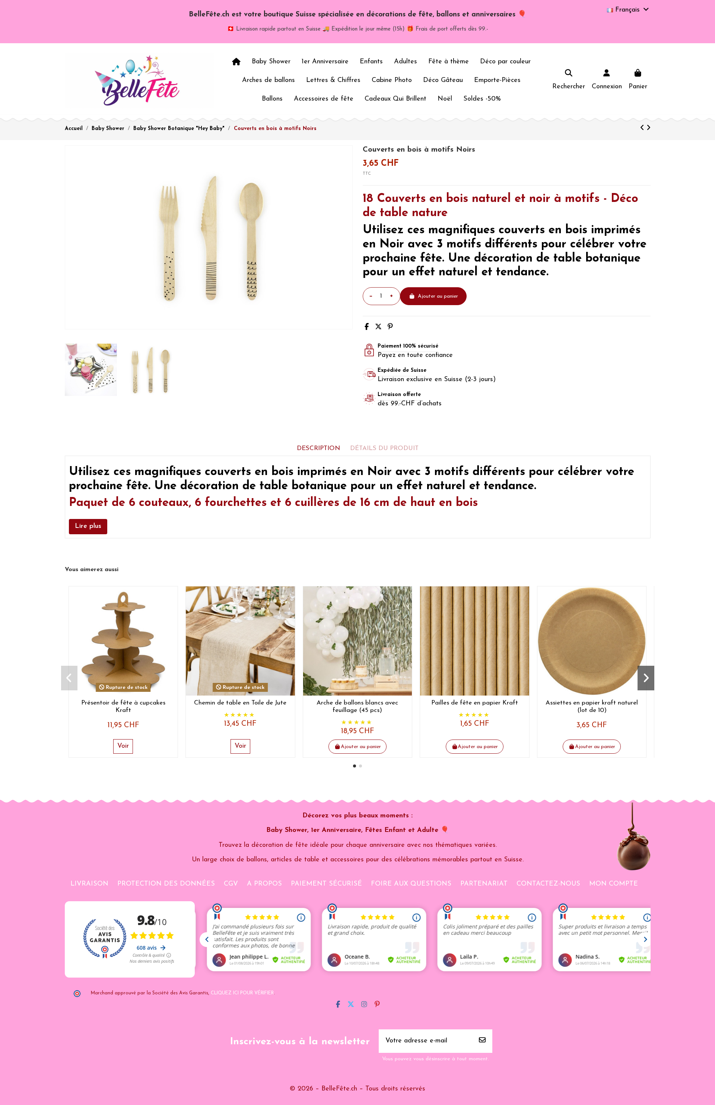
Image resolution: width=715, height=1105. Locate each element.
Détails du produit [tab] (384, 448)
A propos (264, 884)
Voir (123, 746)
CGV (231, 884)
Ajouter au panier (438, 296)
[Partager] (367, 327)
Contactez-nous (548, 884)
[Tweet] (378, 327)
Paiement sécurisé (326, 884)
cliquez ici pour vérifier (242, 993)
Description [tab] (318, 448)
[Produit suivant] (648, 128)
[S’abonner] (482, 1041)
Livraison (89, 884)
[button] (354, 765)
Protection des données (166, 884)
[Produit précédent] (643, 128)
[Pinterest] (390, 327)
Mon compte (613, 884)
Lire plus (88, 526)
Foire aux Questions (411, 884)
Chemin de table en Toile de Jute (240, 703)
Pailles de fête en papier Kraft (474, 703)
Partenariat (484, 884)
